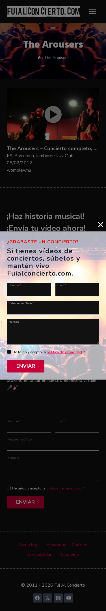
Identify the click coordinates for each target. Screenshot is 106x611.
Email (61, 285)
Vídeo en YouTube (21, 303)
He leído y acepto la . (48, 352)
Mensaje (13, 321)
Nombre (14, 285)
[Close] (100, 224)
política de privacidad (64, 352)
